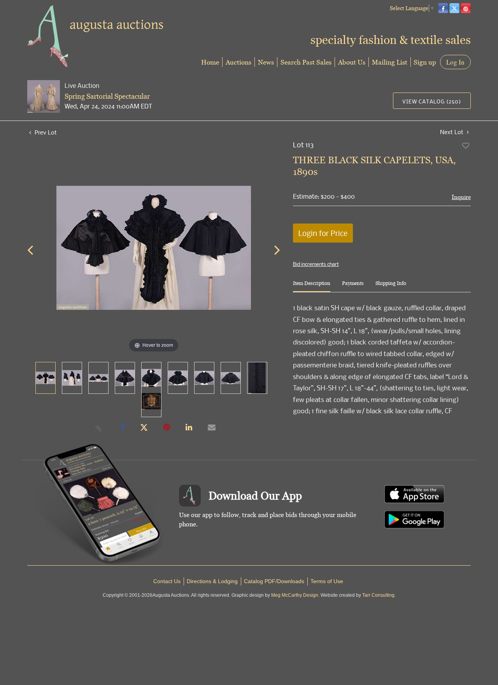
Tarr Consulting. (379, 595)
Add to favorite (466, 145)
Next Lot (452, 132)
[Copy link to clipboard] (98, 428)
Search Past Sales (306, 62)
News (266, 62)
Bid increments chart (316, 263)
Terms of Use (326, 581)
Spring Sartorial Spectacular (107, 96)
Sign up (425, 62)
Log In (455, 62)
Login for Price (322, 233)
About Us (351, 62)
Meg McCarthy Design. (295, 595)
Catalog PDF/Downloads (274, 581)
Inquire (461, 197)
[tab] (311, 286)
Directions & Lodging (212, 581)
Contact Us (167, 581)
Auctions (238, 62)
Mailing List (389, 62)
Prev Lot (45, 132)
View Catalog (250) (431, 101)
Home (210, 62)
